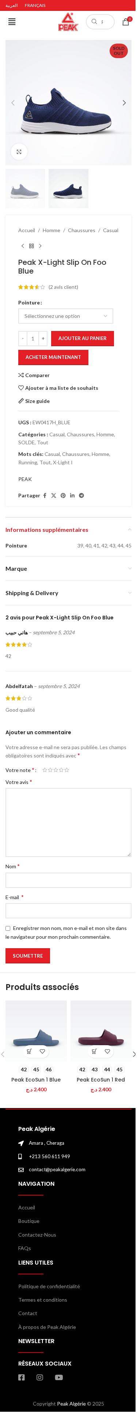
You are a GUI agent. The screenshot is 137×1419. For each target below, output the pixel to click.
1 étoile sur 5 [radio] (44, 769)
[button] (11, 21)
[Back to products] (31, 246)
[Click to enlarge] (19, 151)
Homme (51, 230)
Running (27, 462)
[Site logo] (68, 21)
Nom (12, 865)
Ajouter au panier (82, 338)
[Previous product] (22, 246)
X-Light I (63, 462)
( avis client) (63, 287)
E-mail (14, 896)
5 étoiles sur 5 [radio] (66, 769)
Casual (110, 230)
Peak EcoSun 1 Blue (36, 1079)
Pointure (29, 302)
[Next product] (40, 246)
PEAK (25, 479)
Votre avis (18, 781)
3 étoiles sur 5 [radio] (55, 769)
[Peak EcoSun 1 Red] (101, 1031)
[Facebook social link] (44, 496)
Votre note (19, 770)
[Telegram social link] (81, 496)
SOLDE (26, 442)
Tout (42, 442)
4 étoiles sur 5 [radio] (61, 769)
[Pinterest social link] (63, 496)
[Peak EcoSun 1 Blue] (36, 1031)
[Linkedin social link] (72, 496)
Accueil (26, 230)
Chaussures (81, 230)
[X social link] (53, 496)
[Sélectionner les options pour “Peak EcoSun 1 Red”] (94, 1051)
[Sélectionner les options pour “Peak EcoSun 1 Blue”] (29, 1051)
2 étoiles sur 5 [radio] (50, 769)
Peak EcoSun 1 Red (101, 1079)
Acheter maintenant (53, 357)
